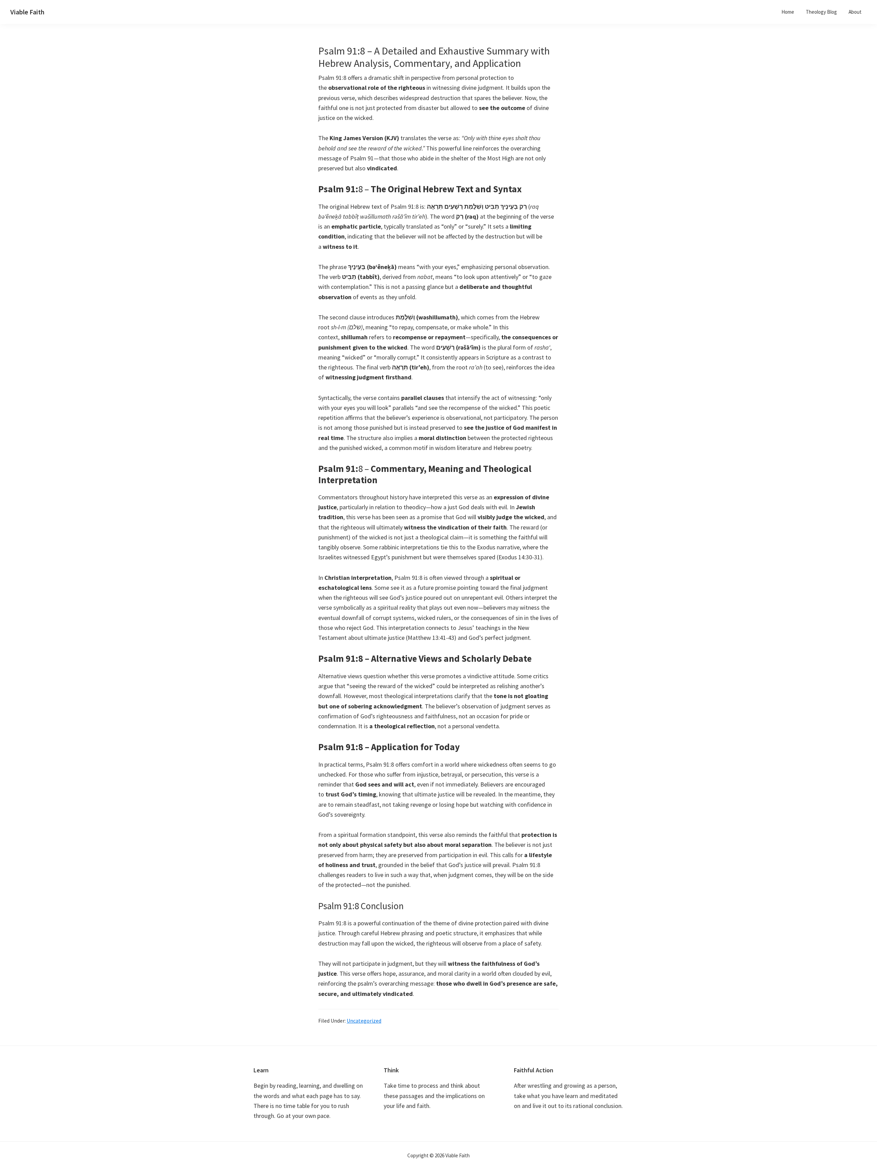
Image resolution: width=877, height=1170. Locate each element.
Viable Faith (27, 12)
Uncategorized (364, 1020)
